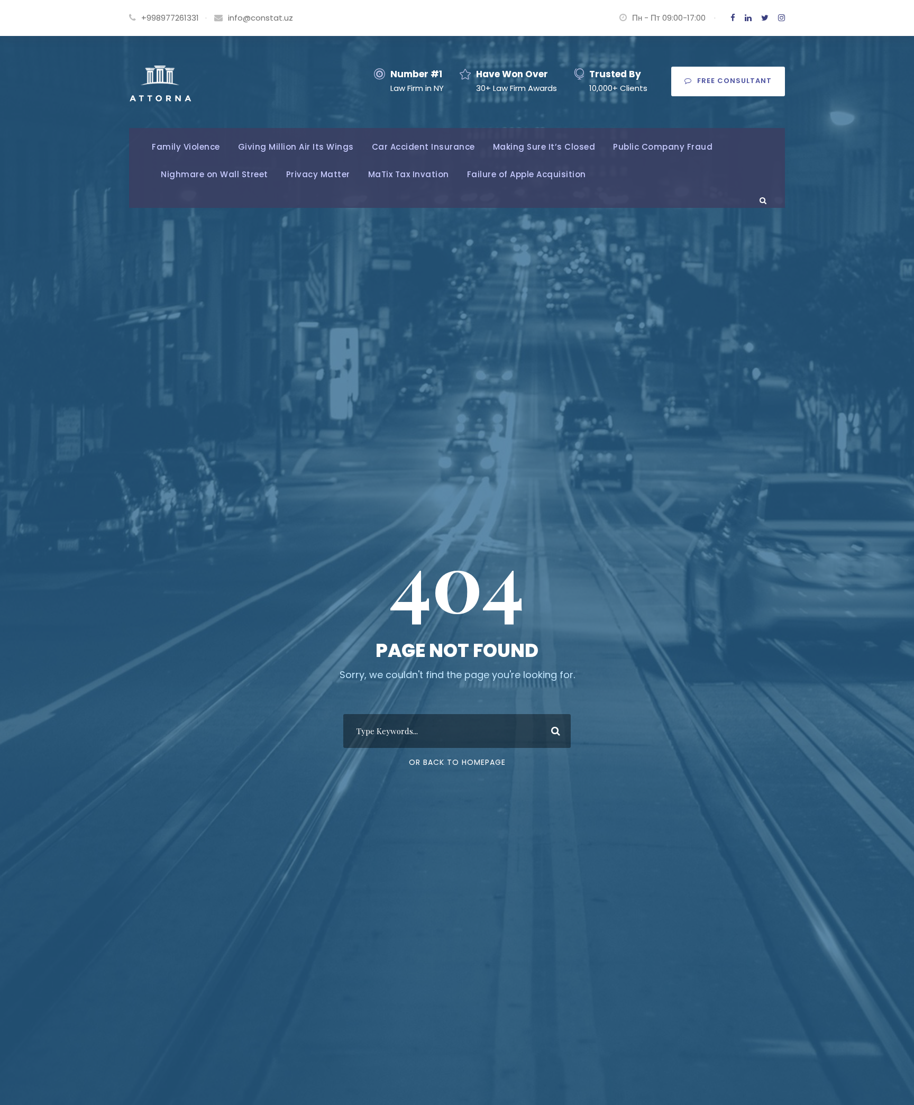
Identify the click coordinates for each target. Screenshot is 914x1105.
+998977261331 (170, 17)
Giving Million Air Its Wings (296, 146)
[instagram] (781, 17)
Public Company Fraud (662, 146)
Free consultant (734, 81)
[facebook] (732, 17)
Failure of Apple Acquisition (526, 174)
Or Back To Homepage (457, 762)
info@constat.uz (260, 17)
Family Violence (186, 146)
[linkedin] (748, 17)
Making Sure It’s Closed (544, 146)
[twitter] (765, 17)
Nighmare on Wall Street (214, 174)
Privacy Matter (318, 174)
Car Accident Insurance (423, 146)
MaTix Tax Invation (408, 174)
